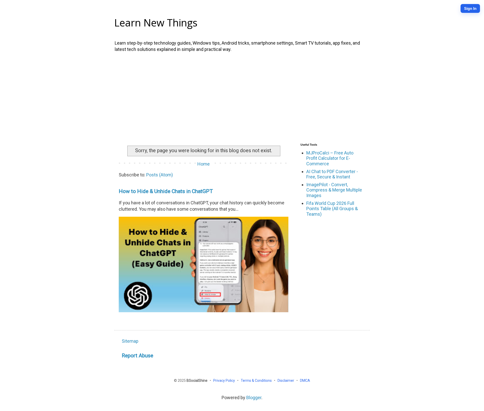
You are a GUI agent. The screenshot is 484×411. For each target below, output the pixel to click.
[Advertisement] (242, 96)
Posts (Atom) (159, 174)
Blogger (253, 397)
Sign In (470, 8)
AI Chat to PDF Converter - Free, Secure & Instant (332, 174)
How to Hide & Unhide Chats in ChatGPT (166, 191)
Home (203, 164)
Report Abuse (137, 355)
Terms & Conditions (257, 380)
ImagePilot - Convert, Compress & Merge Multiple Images (334, 190)
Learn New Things (155, 22)
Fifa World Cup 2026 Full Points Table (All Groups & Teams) (332, 209)
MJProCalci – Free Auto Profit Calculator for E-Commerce (329, 158)
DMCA (305, 380)
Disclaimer (286, 380)
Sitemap (130, 341)
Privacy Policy (224, 380)
